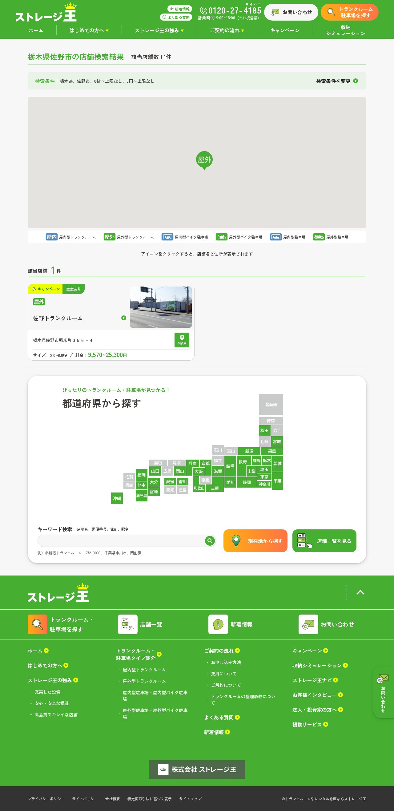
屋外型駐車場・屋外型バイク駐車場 (155, 713)
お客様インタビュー (314, 694)
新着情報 (242, 624)
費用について (224, 674)
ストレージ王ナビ (312, 680)
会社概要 (112, 798)
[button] (204, 161)
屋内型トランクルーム (144, 670)
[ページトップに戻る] (360, 593)
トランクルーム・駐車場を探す (72, 624)
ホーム (36, 30)
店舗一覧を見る (334, 540)
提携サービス (307, 724)
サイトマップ (190, 798)
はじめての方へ (87, 30)
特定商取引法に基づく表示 (149, 798)
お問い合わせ (297, 12)
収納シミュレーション (345, 30)
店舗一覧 (151, 624)
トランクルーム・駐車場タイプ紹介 (135, 654)
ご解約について (226, 685)
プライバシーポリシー (46, 798)
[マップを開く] (182, 340)
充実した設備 (47, 692)
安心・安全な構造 (51, 703)
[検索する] (210, 541)
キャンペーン (285, 30)
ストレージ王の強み (157, 30)
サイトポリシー (85, 798)
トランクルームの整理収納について (243, 699)
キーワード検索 (55, 529)
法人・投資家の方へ (314, 709)
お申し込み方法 (226, 662)
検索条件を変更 (333, 81)
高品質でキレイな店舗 (56, 714)
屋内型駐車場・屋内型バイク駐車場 (155, 695)
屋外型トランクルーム (144, 681)
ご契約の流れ (224, 30)
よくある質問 (219, 717)
